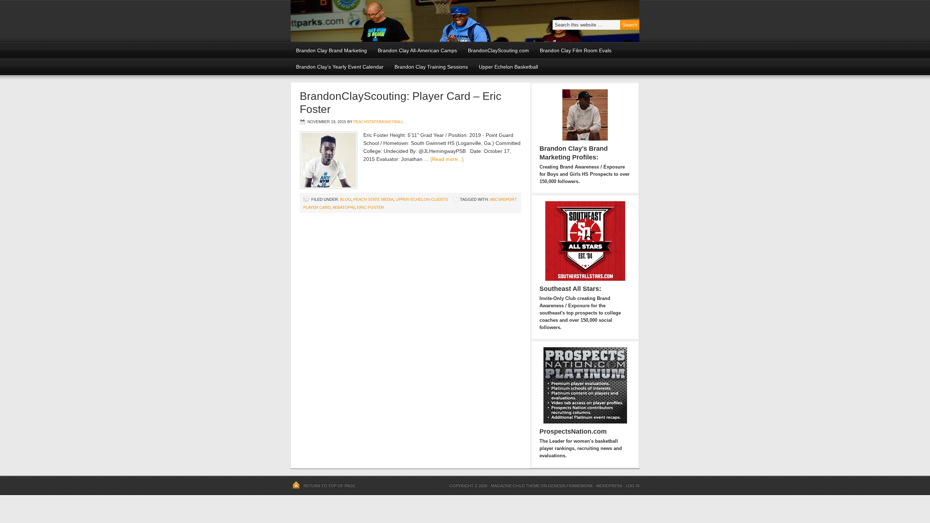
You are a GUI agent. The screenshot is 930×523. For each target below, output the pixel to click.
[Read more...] (447, 159)
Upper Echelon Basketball (508, 67)
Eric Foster (370, 207)
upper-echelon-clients (422, 199)
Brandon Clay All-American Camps (417, 50)
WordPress (609, 485)
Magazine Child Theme (515, 485)
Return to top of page (329, 485)
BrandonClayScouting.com (498, 50)
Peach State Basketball (380, 21)
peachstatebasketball (378, 121)
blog (345, 199)
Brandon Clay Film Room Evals (575, 50)
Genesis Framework (570, 485)
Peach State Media (373, 199)
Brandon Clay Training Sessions (431, 67)
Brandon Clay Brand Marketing (331, 50)
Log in (632, 485)
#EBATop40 (344, 207)
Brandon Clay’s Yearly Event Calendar (340, 67)
